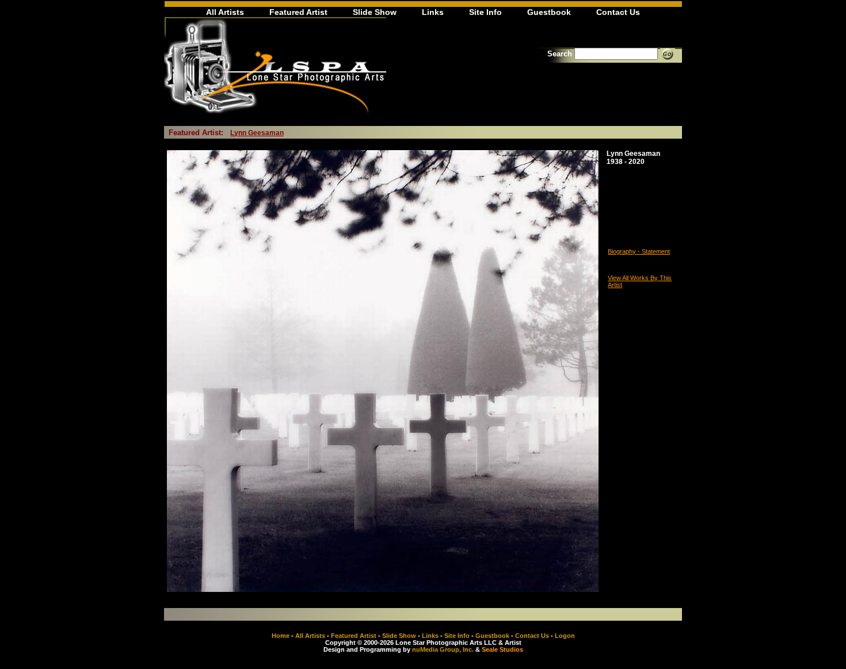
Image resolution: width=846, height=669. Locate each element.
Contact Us (618, 12)
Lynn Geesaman (257, 133)
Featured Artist (298, 12)
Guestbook (549, 12)
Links (433, 12)
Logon (565, 635)
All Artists (225, 12)
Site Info (485, 12)
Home (280, 635)
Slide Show (375, 12)
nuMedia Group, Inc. (443, 649)
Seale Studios (502, 649)
